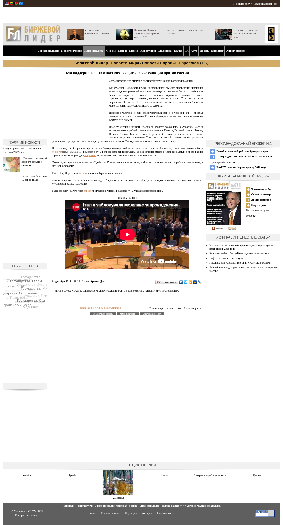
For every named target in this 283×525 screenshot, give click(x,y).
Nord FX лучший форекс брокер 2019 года (240, 167)
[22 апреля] (118, 494)
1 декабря (26, 475)
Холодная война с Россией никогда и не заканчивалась (239, 253)
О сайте (92, 513)
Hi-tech (204, 50)
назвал (82, 173)
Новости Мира (93, 50)
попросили (90, 155)
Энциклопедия (235, 50)
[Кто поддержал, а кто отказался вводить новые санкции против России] (79, 134)
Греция (257, 475)
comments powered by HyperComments (100, 307)
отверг (87, 190)
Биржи (122, 50)
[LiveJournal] (199, 282)
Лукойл (72, 475)
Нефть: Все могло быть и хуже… (227, 258)
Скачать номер (260, 194)
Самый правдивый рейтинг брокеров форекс (242, 151)
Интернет (217, 50)
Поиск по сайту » (242, 3)
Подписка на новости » (266, 3)
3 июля (165, 475)
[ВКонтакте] (181, 282)
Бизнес (133, 50)
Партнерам (258, 205)
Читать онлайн (260, 189)
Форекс (111, 50)
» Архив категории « (128, 314)
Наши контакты (165, 513)
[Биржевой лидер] (33, 42)
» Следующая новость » (152, 314)
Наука (178, 50)
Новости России (71, 50)
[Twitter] (186, 282)
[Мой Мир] (195, 282)
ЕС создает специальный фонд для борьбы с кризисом (34, 162)
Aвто (194, 50)
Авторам (147, 513)
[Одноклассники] (190, 282)
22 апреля (118, 497)
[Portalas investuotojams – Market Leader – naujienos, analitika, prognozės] (12, 4)
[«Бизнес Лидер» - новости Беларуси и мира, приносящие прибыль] (16, 4)
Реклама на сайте (110, 513)
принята (56, 151)
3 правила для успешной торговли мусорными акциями (240, 262)
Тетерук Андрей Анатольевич (210, 475)
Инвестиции (148, 50)
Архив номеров (260, 199)
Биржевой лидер (48, 50)
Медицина (165, 50)
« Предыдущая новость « (103, 314)
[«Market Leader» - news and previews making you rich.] (7, 4)
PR (186, 50)
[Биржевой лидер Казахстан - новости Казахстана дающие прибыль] (21, 4)
